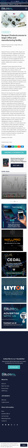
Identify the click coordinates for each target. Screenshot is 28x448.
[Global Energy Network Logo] (7, 8)
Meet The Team (5, 386)
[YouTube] (8, 425)
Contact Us (4, 420)
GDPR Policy (4, 390)
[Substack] (17, 425)
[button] (26, 8)
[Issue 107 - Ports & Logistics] (6, 163)
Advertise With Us (6, 413)
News (3, 411)
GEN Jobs (4, 399)
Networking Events (6, 418)
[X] (14, 425)
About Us (4, 383)
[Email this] (3, 147)
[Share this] (6, 147)
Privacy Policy (5, 388)
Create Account (5, 402)
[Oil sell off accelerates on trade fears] (14, 186)
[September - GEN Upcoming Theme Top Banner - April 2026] (14, 5)
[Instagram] (11, 425)
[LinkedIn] (5, 425)
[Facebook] (3, 425)
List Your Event (5, 416)
